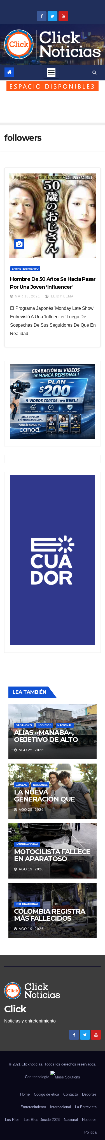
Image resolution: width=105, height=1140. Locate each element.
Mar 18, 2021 (27, 296)
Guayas (21, 784)
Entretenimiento (25, 268)
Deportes (89, 1094)
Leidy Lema (62, 296)
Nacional (64, 725)
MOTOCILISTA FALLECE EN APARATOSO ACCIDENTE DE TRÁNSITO (52, 862)
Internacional (27, 844)
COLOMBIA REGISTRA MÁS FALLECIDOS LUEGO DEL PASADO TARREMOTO (49, 921)
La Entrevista (86, 1107)
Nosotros (89, 1120)
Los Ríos (45, 725)
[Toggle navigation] (51, 72)
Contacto (70, 1094)
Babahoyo (24, 725)
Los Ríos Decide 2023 (42, 1120)
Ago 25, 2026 (31, 750)
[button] (94, 72)
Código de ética (46, 1094)
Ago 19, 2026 (31, 869)
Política (90, 1132)
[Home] (9, 72)
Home (25, 1094)
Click (15, 1009)
